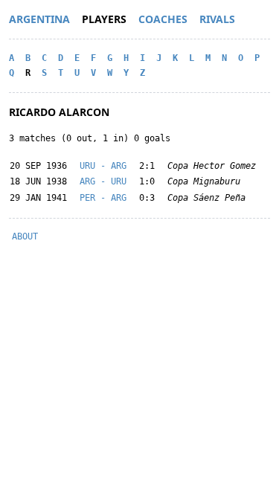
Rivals (217, 19)
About (25, 236)
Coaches (162, 19)
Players (104, 19)
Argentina (39, 19)
